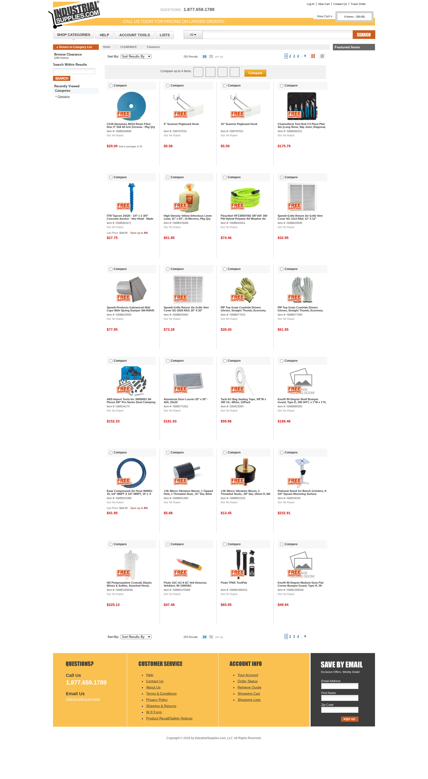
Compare (255, 73)
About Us (153, 687)
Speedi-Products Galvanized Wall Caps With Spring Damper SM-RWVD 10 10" (130, 310)
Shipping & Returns (161, 706)
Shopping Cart (249, 693)
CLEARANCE (128, 46)
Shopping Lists (249, 700)
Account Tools (134, 35)
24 (204, 56)
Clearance (63, 96)
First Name (328, 693)
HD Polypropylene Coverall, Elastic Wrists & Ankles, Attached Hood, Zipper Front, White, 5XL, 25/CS (129, 585)
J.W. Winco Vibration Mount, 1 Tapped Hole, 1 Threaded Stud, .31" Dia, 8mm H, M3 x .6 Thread (188, 493)
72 (211, 56)
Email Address (331, 681)
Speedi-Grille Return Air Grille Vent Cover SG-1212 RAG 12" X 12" (300, 217)
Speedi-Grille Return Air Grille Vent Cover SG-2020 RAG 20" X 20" (186, 309)
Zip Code (327, 705)
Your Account (248, 675)
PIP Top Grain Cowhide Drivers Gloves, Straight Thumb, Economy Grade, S (243, 310)
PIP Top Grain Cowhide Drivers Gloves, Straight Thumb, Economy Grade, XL (300, 310)
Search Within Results (70, 64)
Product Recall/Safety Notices (169, 718)
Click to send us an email (83, 699)
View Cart (324, 3)
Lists (165, 35)
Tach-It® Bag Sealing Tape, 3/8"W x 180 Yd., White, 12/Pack (243, 401)
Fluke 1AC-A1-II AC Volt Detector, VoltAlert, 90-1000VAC (185, 584)
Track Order (358, 3)
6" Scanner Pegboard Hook (181, 123)
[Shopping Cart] (324, 15)
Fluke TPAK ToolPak (234, 582)
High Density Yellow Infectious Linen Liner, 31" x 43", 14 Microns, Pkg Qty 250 (188, 218)
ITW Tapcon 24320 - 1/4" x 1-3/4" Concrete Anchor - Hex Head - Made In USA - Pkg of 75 (130, 218)
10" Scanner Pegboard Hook (239, 123)
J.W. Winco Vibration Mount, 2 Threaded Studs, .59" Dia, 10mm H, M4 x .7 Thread (245, 493)
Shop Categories (73, 35)
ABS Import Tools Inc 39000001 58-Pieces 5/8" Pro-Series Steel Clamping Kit (131, 402)
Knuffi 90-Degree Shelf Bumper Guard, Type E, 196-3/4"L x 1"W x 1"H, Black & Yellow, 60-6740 (302, 402)
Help (104, 35)
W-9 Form (154, 712)
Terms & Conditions (161, 693)
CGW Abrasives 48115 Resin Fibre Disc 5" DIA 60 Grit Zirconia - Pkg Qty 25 (131, 126)
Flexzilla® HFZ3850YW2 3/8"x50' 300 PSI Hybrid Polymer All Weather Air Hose (244, 218)
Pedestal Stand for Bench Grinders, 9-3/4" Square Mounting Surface (302, 492)
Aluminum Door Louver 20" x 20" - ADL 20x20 (186, 401)
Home (106, 46)
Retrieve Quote (249, 687)
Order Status (248, 681)
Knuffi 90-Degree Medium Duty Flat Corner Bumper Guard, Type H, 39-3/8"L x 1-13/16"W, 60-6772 (300, 585)
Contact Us (340, 3)
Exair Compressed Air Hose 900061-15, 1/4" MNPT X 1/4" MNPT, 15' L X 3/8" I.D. (130, 493)
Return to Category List (75, 47)
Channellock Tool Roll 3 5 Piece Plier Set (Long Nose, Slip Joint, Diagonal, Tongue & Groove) (302, 126)
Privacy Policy (157, 700)
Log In (310, 3)
